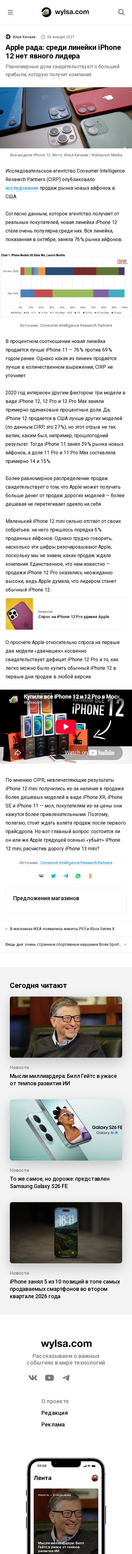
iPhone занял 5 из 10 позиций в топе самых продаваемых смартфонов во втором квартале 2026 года (65, 1288)
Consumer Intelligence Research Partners (76, 862)
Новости (45, 612)
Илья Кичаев (24, 37)
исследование (22, 188)
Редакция (54, 1413)
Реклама (53, 1424)
